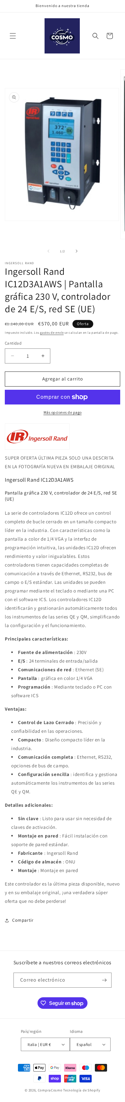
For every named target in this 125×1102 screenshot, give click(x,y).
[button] (13, 36)
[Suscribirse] (104, 980)
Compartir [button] (22, 920)
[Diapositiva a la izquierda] (48, 251)
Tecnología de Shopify (81, 1090)
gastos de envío (52, 333)
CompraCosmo (50, 1090)
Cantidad (13, 343)
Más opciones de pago (63, 412)
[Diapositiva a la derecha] (77, 251)
